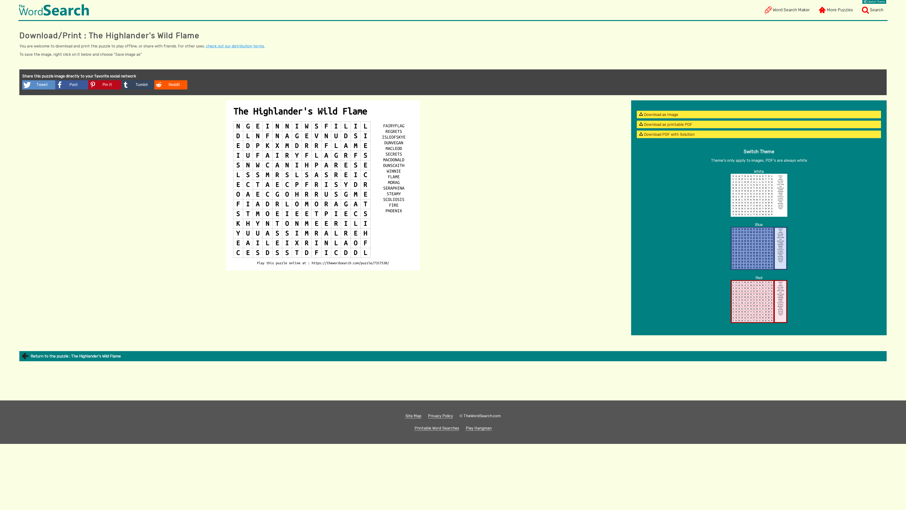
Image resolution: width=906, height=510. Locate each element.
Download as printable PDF (667, 124)
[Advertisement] (323, 307)
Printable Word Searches (437, 428)
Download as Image (660, 114)
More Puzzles (840, 10)
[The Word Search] (53, 14)
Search (876, 10)
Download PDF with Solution (669, 134)
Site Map (413, 416)
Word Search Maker (791, 10)
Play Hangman (479, 428)
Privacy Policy (440, 416)
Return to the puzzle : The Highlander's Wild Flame (76, 356)
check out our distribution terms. (235, 46)
